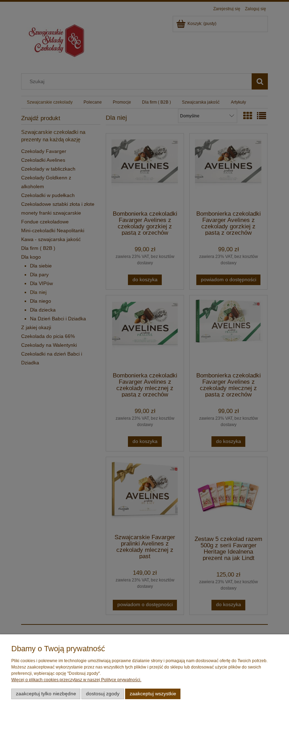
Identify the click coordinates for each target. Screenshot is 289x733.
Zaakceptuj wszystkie (153, 693)
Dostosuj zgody (102, 693)
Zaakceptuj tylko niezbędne (46, 693)
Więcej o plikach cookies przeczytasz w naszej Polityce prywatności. (76, 679)
